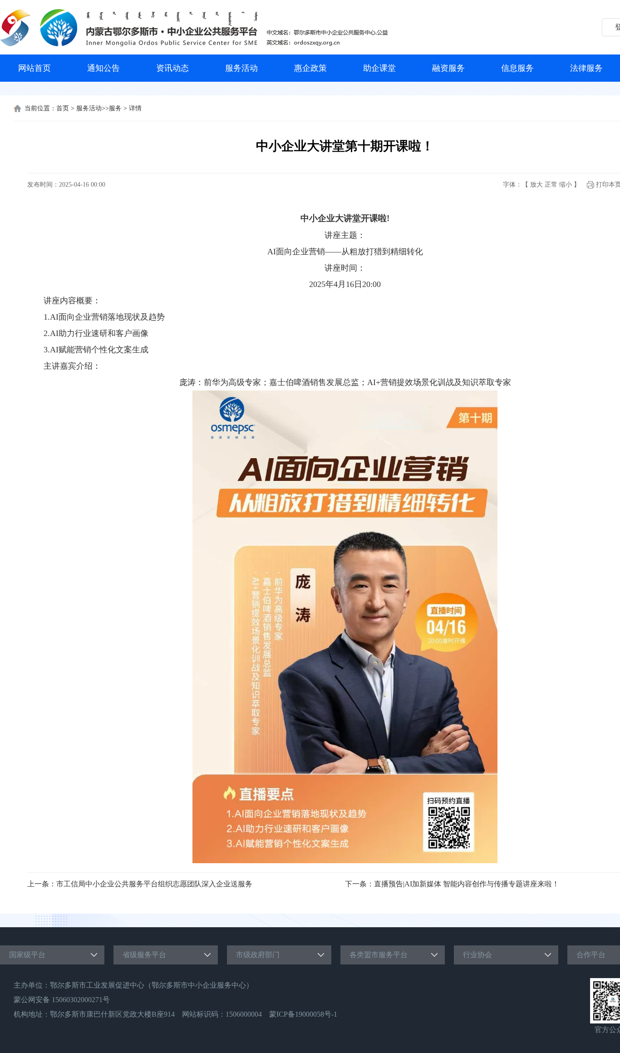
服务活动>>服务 (99, 108)
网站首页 (34, 68)
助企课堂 (379, 68)
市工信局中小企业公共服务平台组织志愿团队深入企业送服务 (154, 884)
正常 (551, 184)
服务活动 (241, 68)
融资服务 (448, 68)
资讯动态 (172, 68)
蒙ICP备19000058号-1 (303, 1014)
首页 (62, 108)
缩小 (565, 184)
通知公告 (103, 68)
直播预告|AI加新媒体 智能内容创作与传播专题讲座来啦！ (466, 884)
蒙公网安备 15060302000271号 (62, 1000)
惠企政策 (310, 68)
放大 (536, 184)
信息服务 (517, 68)
